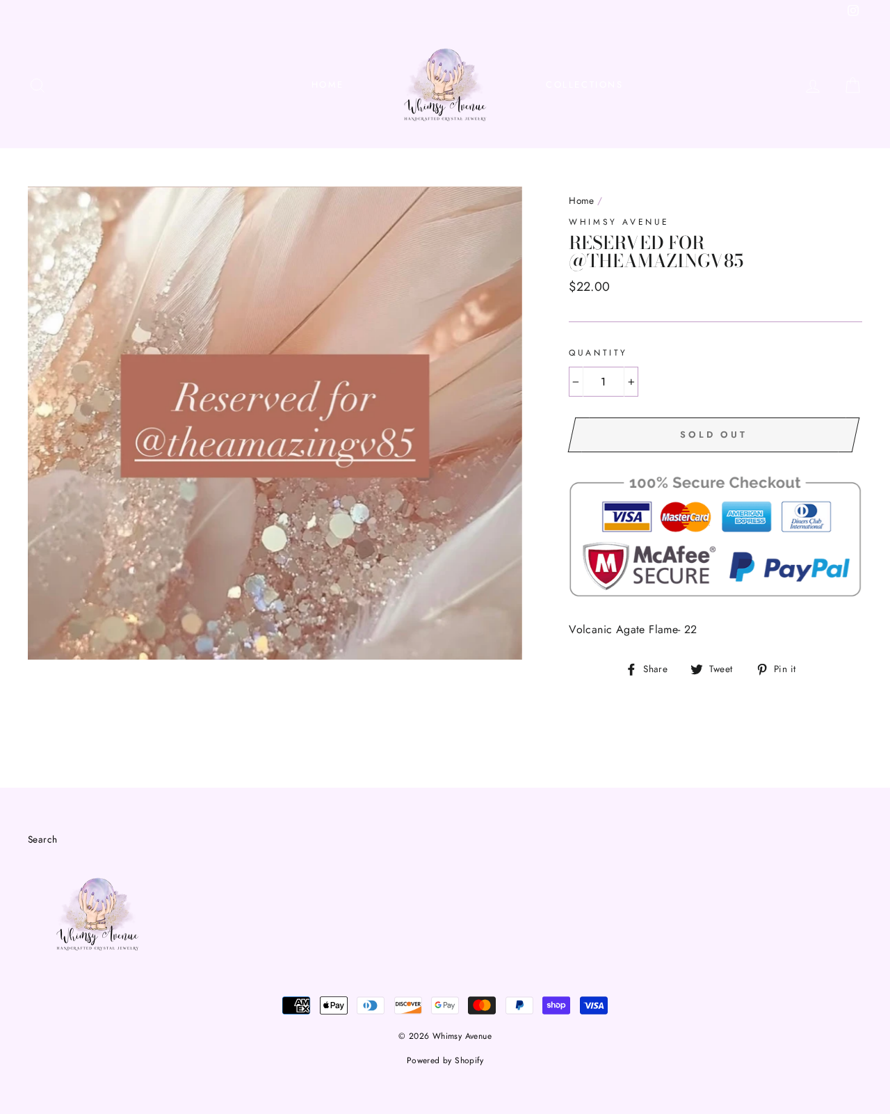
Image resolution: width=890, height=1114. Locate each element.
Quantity (598, 353)
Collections (585, 84)
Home (328, 84)
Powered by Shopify (445, 1060)
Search (42, 839)
